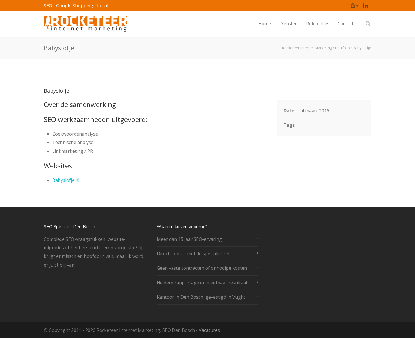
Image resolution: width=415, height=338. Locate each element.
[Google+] (354, 5)
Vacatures (209, 330)
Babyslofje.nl (65, 180)
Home (264, 23)
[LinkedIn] (365, 5)
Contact (345, 23)
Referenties (317, 23)
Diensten (288, 23)
